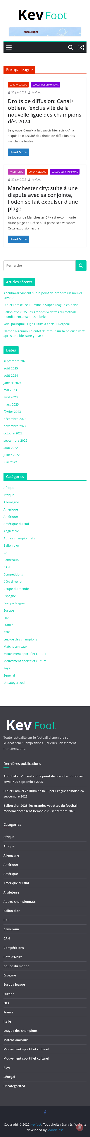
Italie (7, 632)
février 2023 (12, 411)
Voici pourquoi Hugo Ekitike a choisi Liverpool (36, 324)
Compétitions (13, 574)
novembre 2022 (14, 426)
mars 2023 (11, 404)
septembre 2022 (15, 440)
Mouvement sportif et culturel (25, 654)
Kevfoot (36, 92)
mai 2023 (10, 390)
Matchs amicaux (15, 646)
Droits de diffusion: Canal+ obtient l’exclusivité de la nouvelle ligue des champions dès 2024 (44, 111)
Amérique (10, 509)
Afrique (8, 488)
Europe (8, 610)
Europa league (18, 84)
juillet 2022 (11, 455)
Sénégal (9, 675)
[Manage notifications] (79, 1127)
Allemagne (11, 502)
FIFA (6, 618)
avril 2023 (10, 397)
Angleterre (16, 171)
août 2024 (10, 375)
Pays (6, 668)
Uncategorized (14, 682)
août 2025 (10, 368)
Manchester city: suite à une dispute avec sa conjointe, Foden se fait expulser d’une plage (43, 198)
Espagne (9, 596)
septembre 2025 (15, 361)
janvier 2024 (12, 383)
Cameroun (11, 560)
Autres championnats (19, 538)
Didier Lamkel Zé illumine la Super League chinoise (40, 305)
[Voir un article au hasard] (81, 47)
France (8, 625)
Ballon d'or (11, 545)
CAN (6, 567)
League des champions (46, 84)
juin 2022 (10, 462)
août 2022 (10, 448)
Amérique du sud (16, 524)
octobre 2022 (12, 433)
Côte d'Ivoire (12, 581)
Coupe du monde (16, 589)
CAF (6, 553)
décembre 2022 (14, 419)
